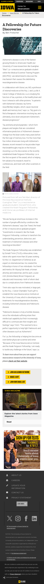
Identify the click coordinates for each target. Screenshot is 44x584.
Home (4, 13)
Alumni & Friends (7, 1)
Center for (23, 7)
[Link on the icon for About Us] (7, 475)
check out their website (17, 361)
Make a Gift (14, 376)
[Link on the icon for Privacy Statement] (7, 498)
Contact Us (17, 492)
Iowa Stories (14, 13)
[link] (9, 518)
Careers (15, 480)
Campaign (19, 1)
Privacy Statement (15, 574)
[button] (4, 577)
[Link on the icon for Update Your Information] (7, 485)
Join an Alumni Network (19, 372)
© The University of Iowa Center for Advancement (17, 527)
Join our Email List (17, 381)
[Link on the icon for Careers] (7, 480)
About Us (16, 475)
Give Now (21, 504)
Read (9, 422)
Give (39, 1)
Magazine (29, 1)
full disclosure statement (19, 553)
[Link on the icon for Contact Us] (7, 492)
